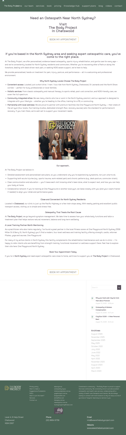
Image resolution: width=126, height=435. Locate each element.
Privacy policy (34, 386)
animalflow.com (59, 398)
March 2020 (96, 371)
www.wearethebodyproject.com (100, 428)
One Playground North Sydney (31, 246)
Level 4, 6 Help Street (14, 417)
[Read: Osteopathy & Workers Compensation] (93, 308)
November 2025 (98, 337)
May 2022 (95, 355)
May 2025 (95, 343)
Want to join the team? (37, 395)
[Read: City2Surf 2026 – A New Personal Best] (93, 317)
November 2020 (98, 362)
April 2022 (95, 358)
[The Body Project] (11, 6)
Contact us (33, 400)
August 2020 (96, 365)
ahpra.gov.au (58, 386)
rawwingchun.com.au (60, 402)
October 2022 (97, 346)
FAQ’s (31, 393)
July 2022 (95, 349)
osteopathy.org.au (60, 389)
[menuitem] (19, 6)
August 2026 (96, 334)
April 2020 (95, 368)
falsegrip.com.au (59, 400)
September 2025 (98, 340)
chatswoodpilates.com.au (62, 391)
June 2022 (95, 352)
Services (32, 398)
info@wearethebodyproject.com (100, 420)
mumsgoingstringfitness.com (63, 405)
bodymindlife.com (59, 395)
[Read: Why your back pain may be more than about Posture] (93, 298)
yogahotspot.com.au (60, 393)
